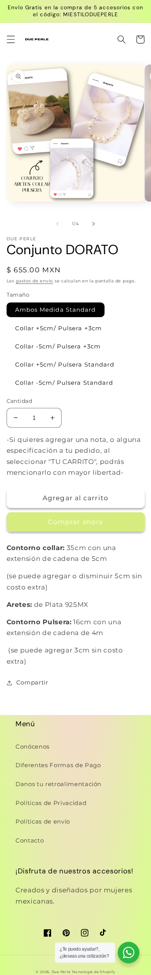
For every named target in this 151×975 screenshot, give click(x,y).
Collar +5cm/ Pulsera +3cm (58, 328)
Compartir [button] (32, 682)
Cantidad (20, 400)
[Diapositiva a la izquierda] (57, 223)
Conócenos (32, 746)
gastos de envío (34, 281)
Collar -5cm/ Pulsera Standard (64, 382)
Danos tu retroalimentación (58, 784)
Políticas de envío (42, 821)
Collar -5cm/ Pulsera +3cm (58, 346)
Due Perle (60, 972)
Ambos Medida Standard (55, 309)
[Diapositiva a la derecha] (93, 223)
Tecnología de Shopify (93, 972)
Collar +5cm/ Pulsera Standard (65, 364)
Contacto (29, 840)
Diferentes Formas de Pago (58, 765)
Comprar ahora (75, 522)
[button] (10, 39)
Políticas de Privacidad (50, 803)
